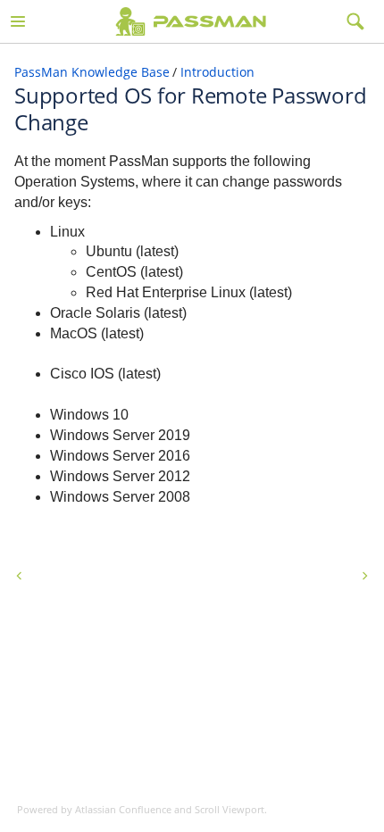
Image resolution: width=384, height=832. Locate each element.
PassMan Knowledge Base (92, 71)
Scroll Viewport (229, 809)
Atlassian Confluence (123, 809)
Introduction (217, 71)
